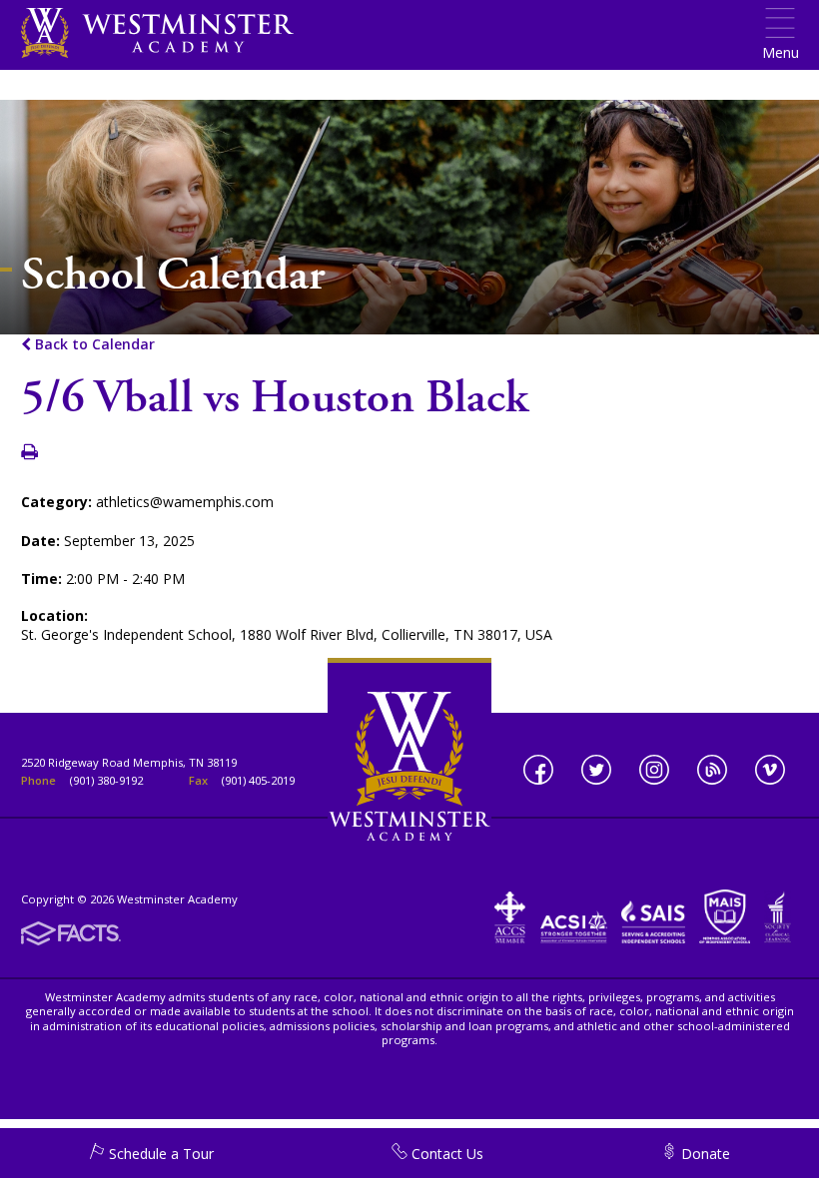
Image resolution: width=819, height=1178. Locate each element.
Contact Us (445, 1153)
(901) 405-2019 (258, 780)
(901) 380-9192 (106, 780)
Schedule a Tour (159, 1153)
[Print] (29, 452)
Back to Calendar (93, 343)
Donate (703, 1153)
